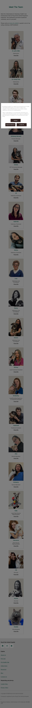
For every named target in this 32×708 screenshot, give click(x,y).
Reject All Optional (10, 124)
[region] (16, 115)
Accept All (21, 124)
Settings (15, 120)
